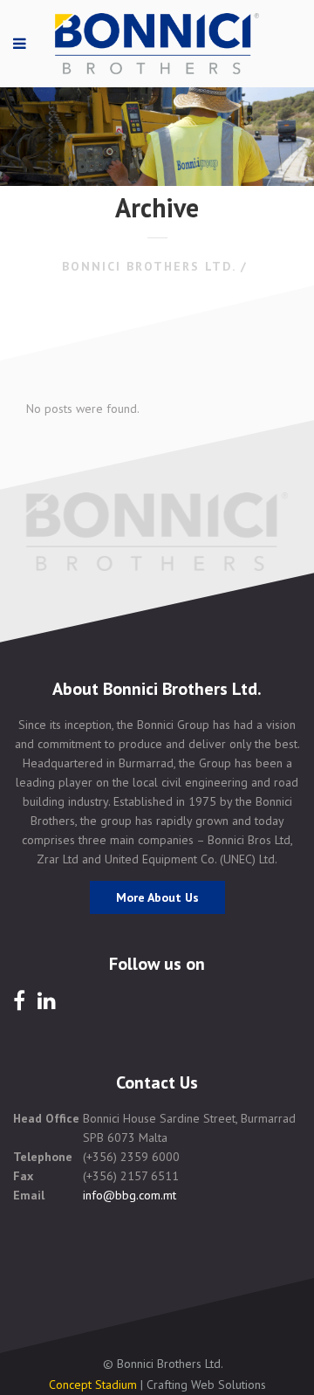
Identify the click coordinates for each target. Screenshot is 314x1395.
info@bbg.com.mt (129, 1195)
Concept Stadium (93, 1384)
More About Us (157, 897)
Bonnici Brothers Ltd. (149, 266)
